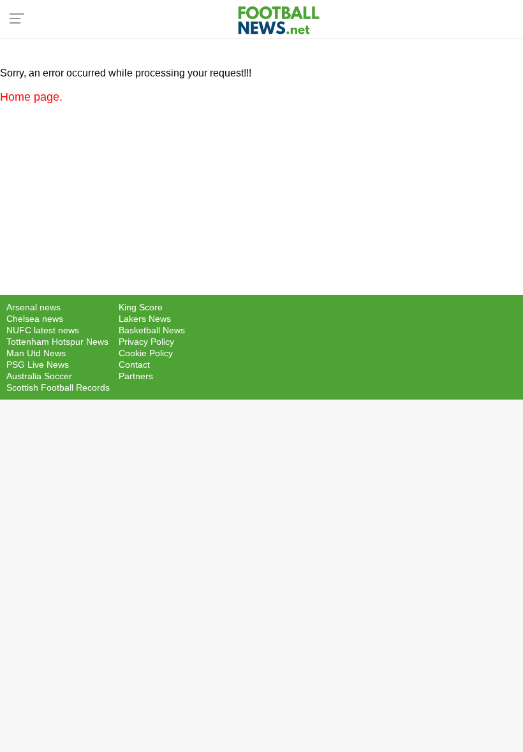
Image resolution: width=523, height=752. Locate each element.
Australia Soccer (39, 376)
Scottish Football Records (58, 387)
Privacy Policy (146, 341)
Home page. (31, 96)
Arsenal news (33, 307)
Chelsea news (34, 319)
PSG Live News (37, 364)
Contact (134, 364)
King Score (141, 307)
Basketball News (152, 330)
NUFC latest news (42, 330)
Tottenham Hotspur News (57, 341)
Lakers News (145, 319)
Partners (136, 376)
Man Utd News (36, 353)
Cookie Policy (146, 353)
